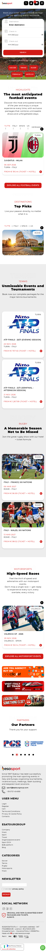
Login (4, 804)
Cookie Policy (16, 814)
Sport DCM (6, 842)
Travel (4, 837)
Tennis (23, 67)
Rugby (33, 67)
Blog (4, 847)
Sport (4, 835)
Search (23, 52)
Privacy (5, 814)
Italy (14, 126)
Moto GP (30, 74)
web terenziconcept (22, 933)
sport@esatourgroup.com (17, 787)
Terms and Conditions (11, 811)
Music (4, 832)
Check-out (13, 41)
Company (6, 830)
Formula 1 (17, 74)
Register (5, 806)
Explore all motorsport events (23, 656)
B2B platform (7, 845)
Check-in (12, 31)
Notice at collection (8, 949)
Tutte (7, 126)
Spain (22, 126)
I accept (14, 889)
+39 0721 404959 (13, 791)
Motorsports (7, 868)
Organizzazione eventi (11, 840)
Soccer (13, 67)
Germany (37, 127)
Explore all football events (23, 185)
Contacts (5, 816)
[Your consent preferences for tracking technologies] (4, 946)
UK (28, 126)
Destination (14, 21)
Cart (3, 809)
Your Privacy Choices (14, 946)
